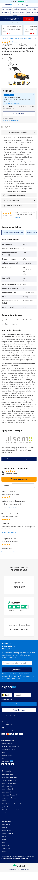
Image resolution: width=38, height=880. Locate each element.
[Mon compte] (30, 5)
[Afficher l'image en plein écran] (35, 79)
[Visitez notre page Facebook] (6, 765)
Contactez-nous (19, 704)
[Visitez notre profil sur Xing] (12, 765)
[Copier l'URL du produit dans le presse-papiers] (35, 45)
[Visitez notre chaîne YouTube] (2, 765)
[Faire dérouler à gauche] (1, 19)
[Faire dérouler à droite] (36, 19)
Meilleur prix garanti (11, 120)
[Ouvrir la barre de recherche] (23, 5)
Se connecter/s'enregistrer (12, 103)
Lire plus (17, 217)
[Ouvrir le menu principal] (2, 5)
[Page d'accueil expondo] (3, 38)
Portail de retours (19, 710)
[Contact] (27, 5)
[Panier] (34, 5)
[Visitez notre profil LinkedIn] (9, 765)
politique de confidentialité (11, 676)
